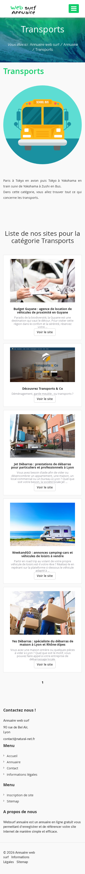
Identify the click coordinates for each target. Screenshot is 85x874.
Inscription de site (20, 795)
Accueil (12, 756)
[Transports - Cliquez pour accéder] (42, 120)
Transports (23, 71)
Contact (12, 768)
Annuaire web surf (45, 44)
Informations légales (22, 774)
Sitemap (13, 801)
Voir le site (45, 332)
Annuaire (13, 762)
